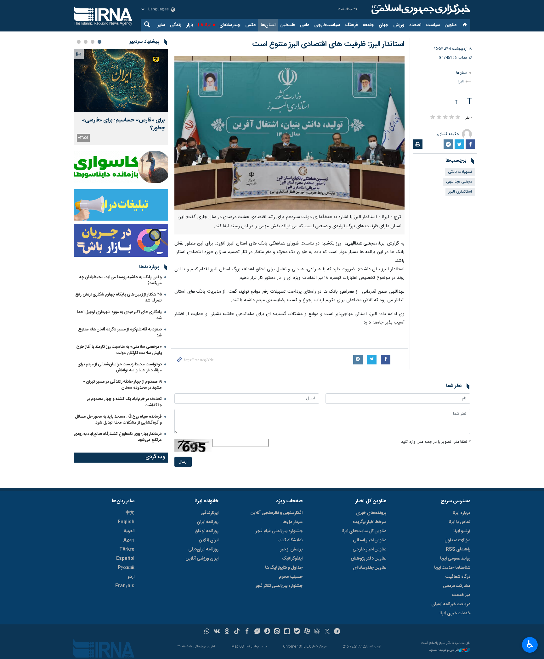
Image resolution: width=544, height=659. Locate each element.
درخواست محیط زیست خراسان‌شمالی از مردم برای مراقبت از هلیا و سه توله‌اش (119, 367)
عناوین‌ (450, 25)
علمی (304, 25)
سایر (161, 25)
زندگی (175, 25)
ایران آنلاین (208, 540)
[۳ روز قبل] (121, 80)
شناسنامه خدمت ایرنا (452, 568)
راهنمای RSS (458, 549)
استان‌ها (268, 25)
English (126, 522)
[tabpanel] (121, 97)
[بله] (297, 632)
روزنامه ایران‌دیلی (203, 549)
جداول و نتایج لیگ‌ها (284, 568)
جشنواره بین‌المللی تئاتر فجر (279, 586)
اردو (131, 577)
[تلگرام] (337, 632)
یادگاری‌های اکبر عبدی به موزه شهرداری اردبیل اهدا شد (119, 315)
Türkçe (126, 549)
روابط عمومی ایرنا (455, 558)
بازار (189, 25)
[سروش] (267, 632)
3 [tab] (86, 42)
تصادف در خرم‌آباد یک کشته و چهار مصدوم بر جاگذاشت (124, 402)
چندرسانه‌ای (229, 25)
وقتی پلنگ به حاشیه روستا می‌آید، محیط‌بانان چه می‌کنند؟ (120, 280)
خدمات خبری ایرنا (454, 613)
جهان (383, 25)
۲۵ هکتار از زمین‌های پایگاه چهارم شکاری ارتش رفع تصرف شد (118, 297)
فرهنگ (351, 25)
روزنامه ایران (207, 522)
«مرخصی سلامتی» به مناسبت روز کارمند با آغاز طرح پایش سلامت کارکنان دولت (119, 349)
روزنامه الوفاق (206, 531)
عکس (250, 25)
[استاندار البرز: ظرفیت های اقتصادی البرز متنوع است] (289, 133)
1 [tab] (99, 42)
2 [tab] (92, 42)
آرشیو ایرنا (461, 531)
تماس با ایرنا (459, 522)
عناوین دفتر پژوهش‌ (368, 558)
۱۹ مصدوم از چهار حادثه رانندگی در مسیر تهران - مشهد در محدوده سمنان (122, 384)
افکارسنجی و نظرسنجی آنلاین (277, 513)
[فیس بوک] (247, 632)
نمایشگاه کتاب (290, 540)
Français (124, 586)
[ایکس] (327, 632)
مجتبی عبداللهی (459, 181)
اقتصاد (415, 25)
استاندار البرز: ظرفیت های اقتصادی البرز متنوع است (328, 44)
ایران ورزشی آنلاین (202, 558)
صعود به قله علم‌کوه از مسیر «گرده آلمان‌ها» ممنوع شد (120, 332)
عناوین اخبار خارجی (369, 549)
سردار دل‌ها (292, 522)
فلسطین (287, 25)
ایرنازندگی (209, 513)
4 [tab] (79, 42)
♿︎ (530, 644)
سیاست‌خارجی (327, 25)
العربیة (129, 531)
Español (125, 558)
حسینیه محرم (291, 577)
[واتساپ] (207, 632)
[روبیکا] (317, 632)
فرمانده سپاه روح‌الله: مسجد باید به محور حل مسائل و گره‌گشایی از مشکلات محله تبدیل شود (118, 419)
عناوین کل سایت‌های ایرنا (364, 531)
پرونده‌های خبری (371, 513)
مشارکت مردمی (456, 586)
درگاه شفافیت (457, 577)
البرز (461, 82)
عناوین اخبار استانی (369, 540)
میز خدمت (461, 595)
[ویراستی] (257, 632)
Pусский (126, 568)
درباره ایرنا (461, 513)
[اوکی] (227, 632)
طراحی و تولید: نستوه (444, 650)
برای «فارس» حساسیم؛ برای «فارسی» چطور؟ (123, 124)
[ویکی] (216, 632)
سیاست (433, 25)
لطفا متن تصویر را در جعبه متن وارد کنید (435, 442)
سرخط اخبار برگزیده (369, 522)
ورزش (398, 25)
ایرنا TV (204, 25)
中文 (130, 513)
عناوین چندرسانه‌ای (369, 568)
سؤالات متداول (457, 540)
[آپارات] (307, 632)
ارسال (183, 462)
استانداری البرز (460, 192)
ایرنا (420, 9)
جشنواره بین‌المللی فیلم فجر (279, 531)
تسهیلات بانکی (460, 172)
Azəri (128, 540)
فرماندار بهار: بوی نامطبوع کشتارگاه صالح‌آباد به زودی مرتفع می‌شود (118, 437)
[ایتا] (277, 632)
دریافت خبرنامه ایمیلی (450, 604)
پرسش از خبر (291, 549)
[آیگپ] (287, 632)
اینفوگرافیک (292, 558)
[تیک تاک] (237, 632)
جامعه (368, 25)
